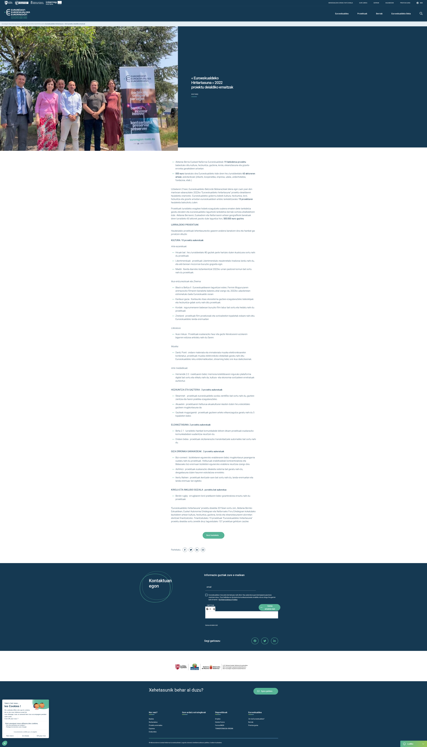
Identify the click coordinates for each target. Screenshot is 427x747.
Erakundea (152, 732)
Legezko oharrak (186, 742)
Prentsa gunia (405, 3)
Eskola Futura (220, 722)
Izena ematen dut (270, 607)
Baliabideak (390, 3)
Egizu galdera (266, 691)
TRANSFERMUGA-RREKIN (224, 728)
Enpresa (152, 728)
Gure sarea (363, 3)
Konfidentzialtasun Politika (228, 600)
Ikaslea (151, 719)
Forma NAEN (219, 725)
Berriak (376, 3)
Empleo (218, 719)
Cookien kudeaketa (216, 742)
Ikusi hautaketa (212, 535)
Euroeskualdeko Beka (401, 13)
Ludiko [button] (410, 744)
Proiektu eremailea (155, 725)
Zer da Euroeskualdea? (256, 719)
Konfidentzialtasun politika (201, 742)
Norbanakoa (153, 722)
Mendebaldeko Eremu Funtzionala (340, 3)
